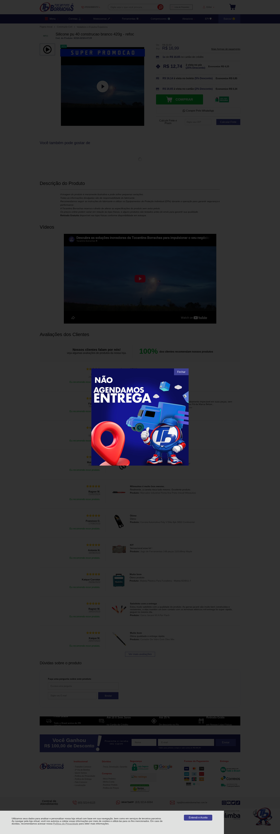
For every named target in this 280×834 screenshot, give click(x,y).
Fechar (181, 372)
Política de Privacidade (65, 823)
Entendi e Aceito (198, 817)
